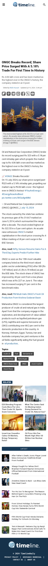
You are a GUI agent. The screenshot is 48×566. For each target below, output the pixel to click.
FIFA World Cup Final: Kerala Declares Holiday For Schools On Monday (28, 518)
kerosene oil (27, 354)
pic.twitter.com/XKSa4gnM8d (16, 197)
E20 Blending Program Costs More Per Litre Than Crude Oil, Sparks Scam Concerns (12, 408)
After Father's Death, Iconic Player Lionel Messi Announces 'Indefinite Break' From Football (29, 458)
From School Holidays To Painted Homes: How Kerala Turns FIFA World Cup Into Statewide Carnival (28, 505)
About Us (31, 559)
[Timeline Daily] (24, 4)
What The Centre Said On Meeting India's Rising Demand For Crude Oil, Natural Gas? (35, 408)
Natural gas (22, 359)
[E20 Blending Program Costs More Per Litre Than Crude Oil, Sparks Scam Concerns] (12, 394)
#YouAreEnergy (32, 190)
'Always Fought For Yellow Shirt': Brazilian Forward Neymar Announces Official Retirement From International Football (28, 470)
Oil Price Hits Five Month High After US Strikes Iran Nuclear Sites (34, 437)
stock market (37, 364)
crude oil (6, 354)
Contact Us (18, 559)
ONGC (21, 232)
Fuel (16, 354)
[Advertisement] (24, 33)
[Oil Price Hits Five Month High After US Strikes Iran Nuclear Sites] (12, 422)
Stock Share (8, 369)
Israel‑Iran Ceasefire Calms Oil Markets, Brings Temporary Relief (11, 437)
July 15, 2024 (27, 207)
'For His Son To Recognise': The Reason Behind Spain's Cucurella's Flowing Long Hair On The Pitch (29, 494)
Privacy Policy (11, 557)
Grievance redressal (32, 557)
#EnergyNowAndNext (12, 194)
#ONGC (9, 176)
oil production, (11, 343)
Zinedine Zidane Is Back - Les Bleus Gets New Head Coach (29, 482)
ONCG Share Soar (10, 364)
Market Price (8, 359)
